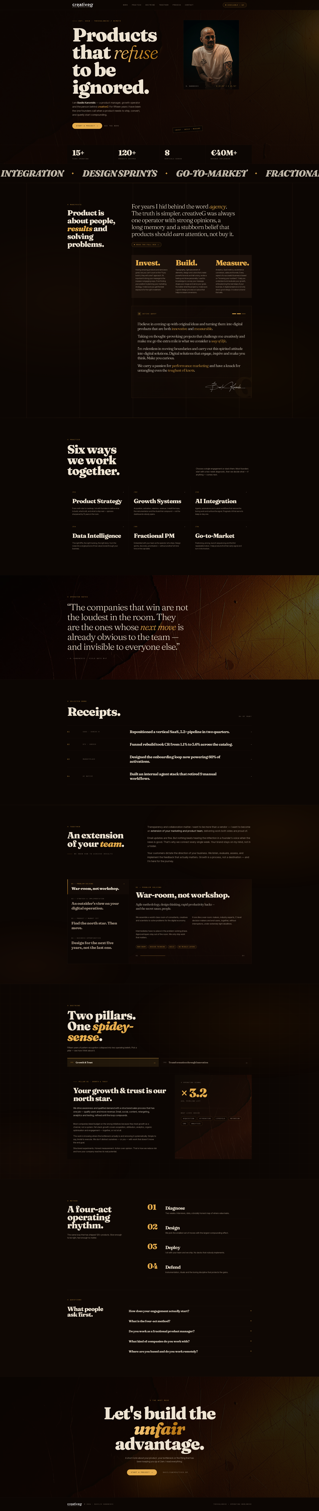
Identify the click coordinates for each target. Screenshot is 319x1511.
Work (125, 5)
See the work (111, 126)
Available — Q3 (236, 5)
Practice (137, 5)
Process (177, 5)
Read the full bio (147, 244)
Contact (189, 5)
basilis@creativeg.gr (175, 1472)
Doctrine (150, 5)
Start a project (87, 126)
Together (164, 5)
